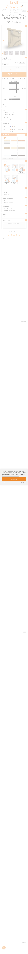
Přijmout (14, 479)
